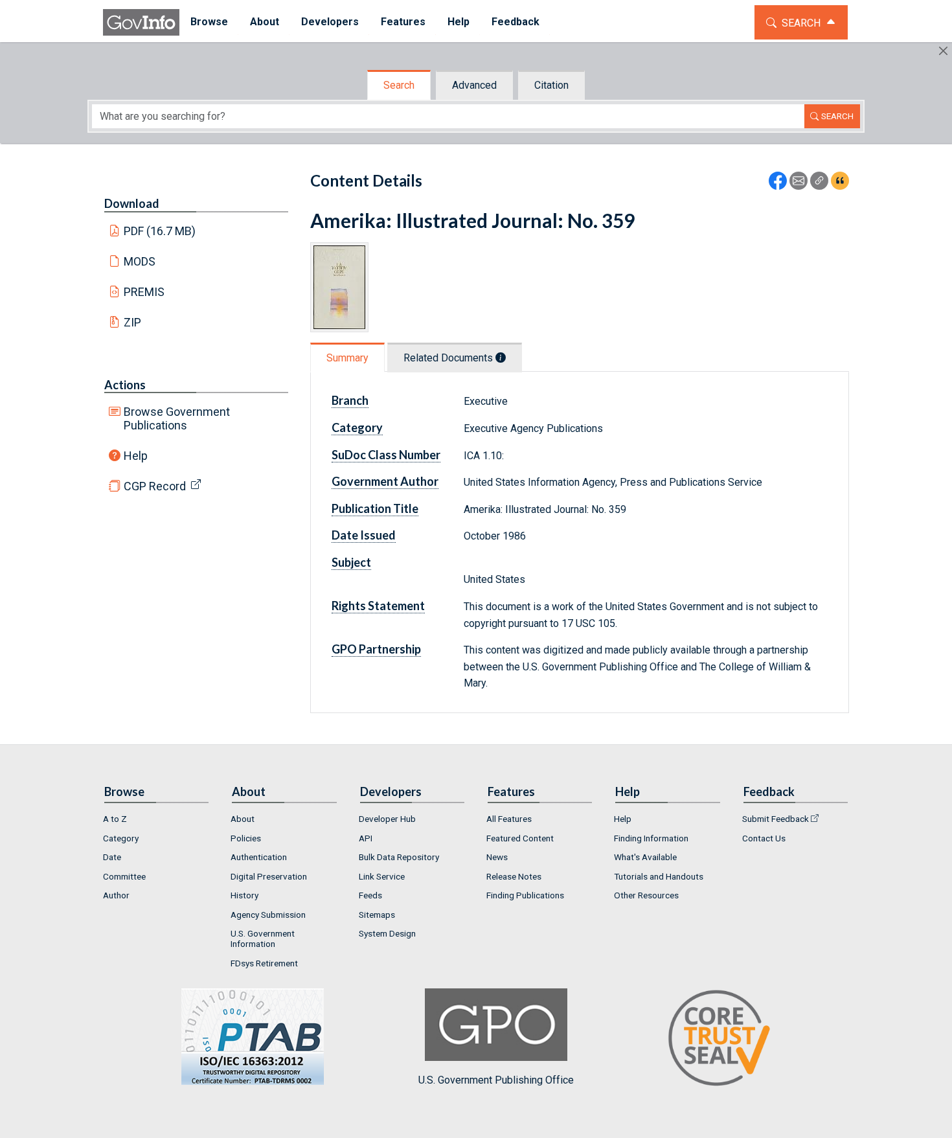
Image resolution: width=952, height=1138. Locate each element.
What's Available (645, 857)
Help (136, 455)
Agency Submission (268, 914)
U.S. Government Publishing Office (496, 1080)
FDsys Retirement (264, 963)
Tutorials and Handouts (658, 876)
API (365, 838)
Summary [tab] (347, 358)
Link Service (382, 876)
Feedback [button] (515, 22)
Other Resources (646, 895)
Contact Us (764, 838)
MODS (139, 261)
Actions (125, 385)
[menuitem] (209, 22)
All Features (509, 819)
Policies (246, 838)
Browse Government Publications (177, 418)
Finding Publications (525, 895)
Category (121, 838)
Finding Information (651, 838)
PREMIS (144, 292)
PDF (160, 231)
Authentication (259, 857)
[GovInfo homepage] (141, 22)
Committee (124, 876)
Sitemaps (377, 914)
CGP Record (155, 486)
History (244, 895)
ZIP (132, 322)
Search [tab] (398, 85)
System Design (387, 933)
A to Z (115, 819)
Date (112, 857)
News (497, 857)
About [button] (264, 22)
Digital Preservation (269, 876)
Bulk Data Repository (399, 857)
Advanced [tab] (474, 85)
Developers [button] (330, 22)
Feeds (370, 895)
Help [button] (459, 22)
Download (131, 203)
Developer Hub (387, 819)
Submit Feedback (775, 819)
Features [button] (403, 22)
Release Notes (513, 876)
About (243, 819)
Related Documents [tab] (449, 358)
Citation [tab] (551, 85)
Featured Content (520, 838)
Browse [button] (209, 22)
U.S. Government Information (263, 938)
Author (116, 895)
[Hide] (943, 51)
